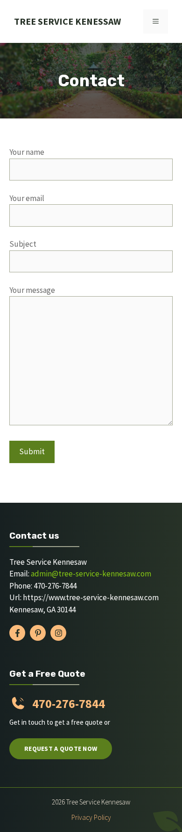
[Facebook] (17, 633)
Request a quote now (60, 748)
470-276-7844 (68, 703)
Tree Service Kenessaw (67, 21)
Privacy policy (91, 817)
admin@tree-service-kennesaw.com (91, 574)
